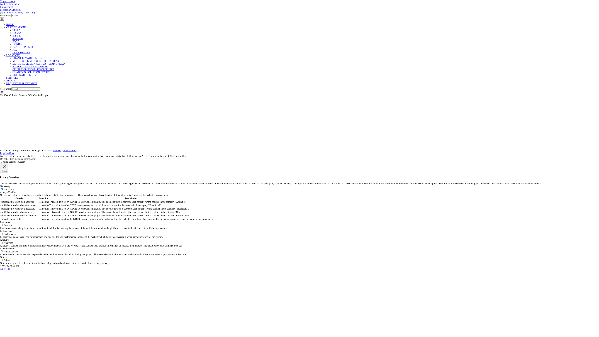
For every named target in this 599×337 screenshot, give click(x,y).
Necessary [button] (5, 186)
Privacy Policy (70, 150)
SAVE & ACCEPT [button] (9, 266)
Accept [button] (21, 161)
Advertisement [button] (7, 248)
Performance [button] (6, 231)
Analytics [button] (4, 239)
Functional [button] (5, 222)
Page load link (7, 153)
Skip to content (7, 1)
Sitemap (57, 150)
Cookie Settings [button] (8, 161)
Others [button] (3, 257)
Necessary (9, 189)
